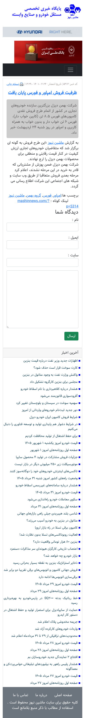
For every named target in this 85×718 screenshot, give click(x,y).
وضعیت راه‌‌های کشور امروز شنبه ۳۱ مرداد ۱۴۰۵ (47, 478)
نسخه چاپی (13, 84)
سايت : (68, 255)
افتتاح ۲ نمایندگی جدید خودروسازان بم (53, 657)
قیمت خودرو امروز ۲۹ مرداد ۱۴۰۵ (56, 584)
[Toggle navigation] (70, 69)
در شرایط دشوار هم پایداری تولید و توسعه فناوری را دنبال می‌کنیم (41, 427)
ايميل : (68, 237)
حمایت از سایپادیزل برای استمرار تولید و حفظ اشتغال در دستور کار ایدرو (41, 612)
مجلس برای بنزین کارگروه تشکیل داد (54, 382)
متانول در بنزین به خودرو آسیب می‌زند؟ (52, 520)
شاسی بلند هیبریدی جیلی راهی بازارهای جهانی (47, 513)
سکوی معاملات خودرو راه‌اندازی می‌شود (52, 499)
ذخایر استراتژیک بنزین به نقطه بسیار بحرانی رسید (45, 563)
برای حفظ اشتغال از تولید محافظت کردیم (51, 436)
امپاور (57, 195)
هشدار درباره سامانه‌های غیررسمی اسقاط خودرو (47, 485)
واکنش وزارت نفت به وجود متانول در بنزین (50, 375)
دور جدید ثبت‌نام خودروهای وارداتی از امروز (50, 410)
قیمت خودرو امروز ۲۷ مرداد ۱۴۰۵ (56, 676)
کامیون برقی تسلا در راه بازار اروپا (56, 527)
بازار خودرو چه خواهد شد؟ (61, 556)
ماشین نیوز (16, 195)
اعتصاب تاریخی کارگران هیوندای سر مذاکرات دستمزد (44, 549)
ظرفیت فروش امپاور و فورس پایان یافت (42, 92)
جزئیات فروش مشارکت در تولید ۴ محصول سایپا (47, 457)
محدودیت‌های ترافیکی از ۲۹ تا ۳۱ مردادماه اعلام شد (44, 636)
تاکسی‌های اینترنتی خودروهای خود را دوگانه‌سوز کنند (44, 471)
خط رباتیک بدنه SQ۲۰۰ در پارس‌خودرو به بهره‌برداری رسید (41, 601)
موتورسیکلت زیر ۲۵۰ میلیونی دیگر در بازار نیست (46, 464)
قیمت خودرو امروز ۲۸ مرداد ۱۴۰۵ (56, 643)
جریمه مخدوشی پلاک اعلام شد (58, 622)
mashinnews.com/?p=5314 (47, 203)
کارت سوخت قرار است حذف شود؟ (56, 367)
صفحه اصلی (63, 695)
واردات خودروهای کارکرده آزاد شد (56, 629)
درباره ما (41, 695)
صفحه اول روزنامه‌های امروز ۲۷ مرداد (54, 683)
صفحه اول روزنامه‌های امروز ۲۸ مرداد (54, 650)
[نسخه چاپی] (21, 84)
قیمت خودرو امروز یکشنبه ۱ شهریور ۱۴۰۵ (51, 443)
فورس (47, 195)
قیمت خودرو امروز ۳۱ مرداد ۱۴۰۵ (57, 492)
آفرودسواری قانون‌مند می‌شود (59, 396)
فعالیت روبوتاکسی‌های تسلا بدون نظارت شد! (48, 534)
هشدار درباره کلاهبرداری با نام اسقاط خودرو (49, 389)
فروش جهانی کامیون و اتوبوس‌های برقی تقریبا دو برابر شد (41, 570)
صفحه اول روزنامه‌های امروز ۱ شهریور (54, 450)
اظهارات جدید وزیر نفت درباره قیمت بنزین (50, 360)
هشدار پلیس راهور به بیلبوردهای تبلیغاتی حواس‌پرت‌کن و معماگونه (41, 667)
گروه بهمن (33, 195)
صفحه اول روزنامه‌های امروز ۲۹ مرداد (54, 591)
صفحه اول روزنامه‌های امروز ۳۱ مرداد (54, 506)
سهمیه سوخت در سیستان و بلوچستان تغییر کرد (47, 403)
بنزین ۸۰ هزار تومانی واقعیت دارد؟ (55, 541)
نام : (68, 220)
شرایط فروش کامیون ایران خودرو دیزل (53, 417)
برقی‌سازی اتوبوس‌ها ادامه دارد (58, 577)
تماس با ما (20, 695)
